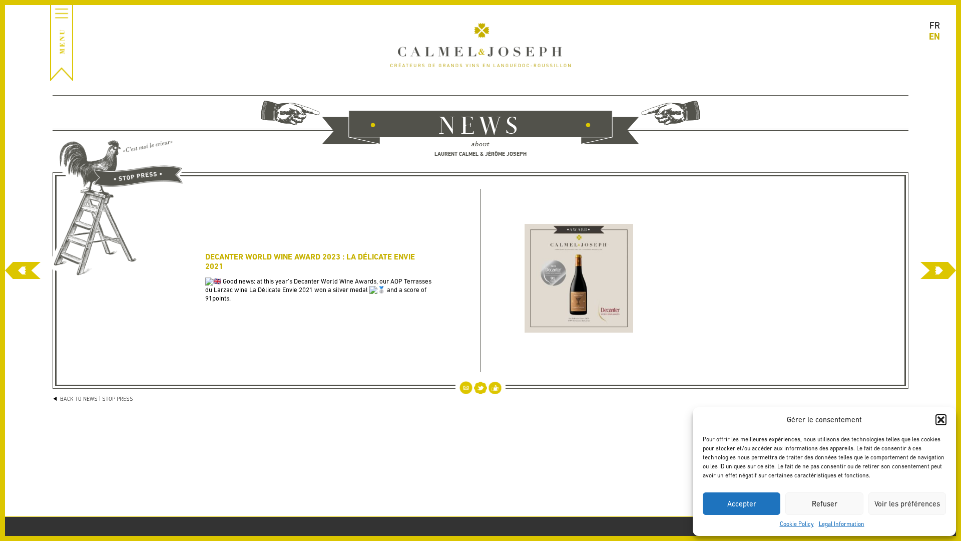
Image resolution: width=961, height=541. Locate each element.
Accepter (741, 503)
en (934, 36)
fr (934, 25)
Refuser (824, 503)
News (480, 127)
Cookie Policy (797, 523)
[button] (941, 420)
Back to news (78, 399)
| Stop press (116, 399)
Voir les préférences (907, 503)
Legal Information (841, 523)
